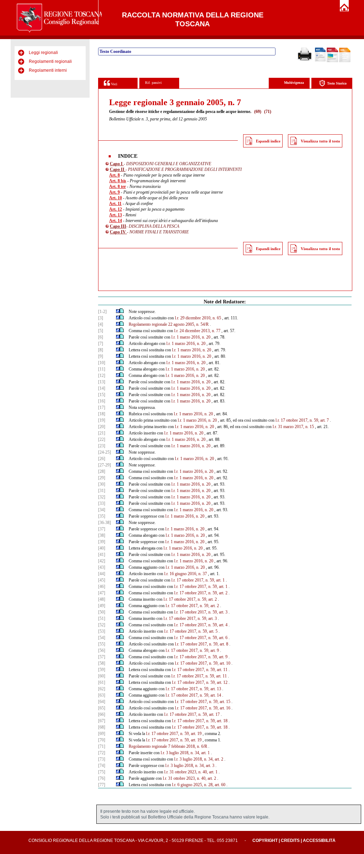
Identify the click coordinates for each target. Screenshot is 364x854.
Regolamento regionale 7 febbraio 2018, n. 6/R (168, 746)
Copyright (265, 840)
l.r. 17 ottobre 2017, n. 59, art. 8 (201, 644)
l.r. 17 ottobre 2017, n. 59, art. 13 (193, 688)
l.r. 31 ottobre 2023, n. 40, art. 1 (191, 771)
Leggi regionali (43, 52)
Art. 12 (115, 209)
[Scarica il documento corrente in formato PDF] (332, 60)
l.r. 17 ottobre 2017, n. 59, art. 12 (200, 682)
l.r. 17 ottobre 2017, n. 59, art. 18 (200, 720)
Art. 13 (115, 214)
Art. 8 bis (117, 180)
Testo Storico (337, 83)
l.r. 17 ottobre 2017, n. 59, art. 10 (202, 663)
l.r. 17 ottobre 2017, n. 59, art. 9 (192, 650)
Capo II (117, 169)
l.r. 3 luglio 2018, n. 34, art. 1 (185, 752)
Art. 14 (115, 220)
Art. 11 (115, 203)
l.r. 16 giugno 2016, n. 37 (185, 573)
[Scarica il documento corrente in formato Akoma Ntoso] (344, 60)
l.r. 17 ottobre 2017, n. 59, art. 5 (191, 631)
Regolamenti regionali (50, 61)
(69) (257, 111)
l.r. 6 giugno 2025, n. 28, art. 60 (198, 784)
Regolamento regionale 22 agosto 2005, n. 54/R (169, 324)
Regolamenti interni (48, 70)
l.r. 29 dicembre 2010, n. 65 (198, 317)
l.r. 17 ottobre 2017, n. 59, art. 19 (174, 733)
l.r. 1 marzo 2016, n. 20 (190, 337)
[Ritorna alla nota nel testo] (118, 311)
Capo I (117, 163)
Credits (290, 840)
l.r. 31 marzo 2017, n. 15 (293, 426)
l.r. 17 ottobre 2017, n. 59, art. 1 (198, 580)
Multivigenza (294, 83)
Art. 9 (114, 192)
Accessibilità (319, 840)
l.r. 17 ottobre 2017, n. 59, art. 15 (202, 701)
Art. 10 (115, 197)
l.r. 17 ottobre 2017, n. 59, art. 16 (202, 708)
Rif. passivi (153, 83)
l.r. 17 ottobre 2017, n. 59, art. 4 (201, 624)
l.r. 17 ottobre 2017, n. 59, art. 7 (302, 420)
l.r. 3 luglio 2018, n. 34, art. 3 (189, 765)
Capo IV (118, 231)
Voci (113, 84)
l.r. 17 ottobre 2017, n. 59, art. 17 (192, 714)
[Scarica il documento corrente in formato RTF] (320, 60)
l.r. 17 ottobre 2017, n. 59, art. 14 (193, 695)
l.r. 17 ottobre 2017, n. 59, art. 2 (201, 592)
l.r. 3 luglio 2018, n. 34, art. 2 (198, 759)
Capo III (118, 226)
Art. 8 (114, 175)
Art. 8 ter (117, 186)
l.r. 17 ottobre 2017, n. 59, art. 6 (201, 637)
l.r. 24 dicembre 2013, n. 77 (197, 330)
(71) (267, 111)
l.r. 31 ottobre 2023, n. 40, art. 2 (189, 778)
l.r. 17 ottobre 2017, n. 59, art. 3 (201, 612)
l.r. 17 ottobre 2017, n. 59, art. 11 (200, 669)
